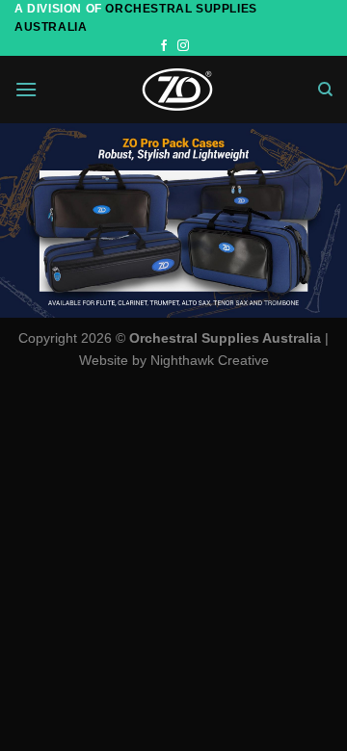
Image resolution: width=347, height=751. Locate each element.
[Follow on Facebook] (164, 46)
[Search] (325, 89)
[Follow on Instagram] (183, 46)
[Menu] (26, 89)
